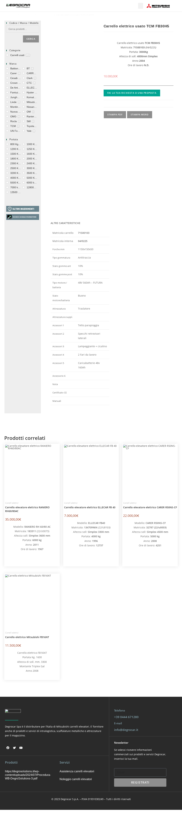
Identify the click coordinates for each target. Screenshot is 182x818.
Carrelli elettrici (45, 14)
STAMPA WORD (140, 114)
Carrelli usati (27, 14)
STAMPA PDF (114, 114)
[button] (140, 6)
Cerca (30, 39)
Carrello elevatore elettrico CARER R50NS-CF (150, 507)
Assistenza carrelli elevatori (77, 771)
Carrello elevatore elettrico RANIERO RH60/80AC (27, 509)
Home (14, 14)
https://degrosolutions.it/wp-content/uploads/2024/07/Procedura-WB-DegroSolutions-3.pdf (27, 775)
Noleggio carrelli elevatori (76, 779)
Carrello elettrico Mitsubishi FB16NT (27, 637)
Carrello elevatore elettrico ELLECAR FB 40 (89, 507)
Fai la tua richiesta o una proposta (131, 92)
